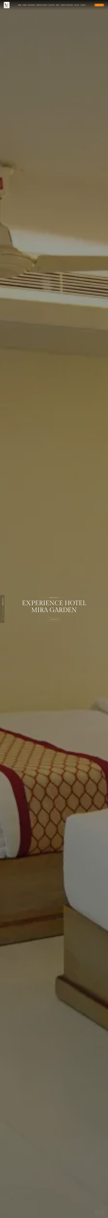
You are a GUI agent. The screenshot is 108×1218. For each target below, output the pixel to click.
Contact (83, 5)
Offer (57, 5)
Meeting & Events (42, 5)
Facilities (52, 5)
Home (19, 5)
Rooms (24, 5)
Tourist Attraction (67, 5)
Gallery (76, 5)
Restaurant (31, 5)
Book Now (99, 5)
